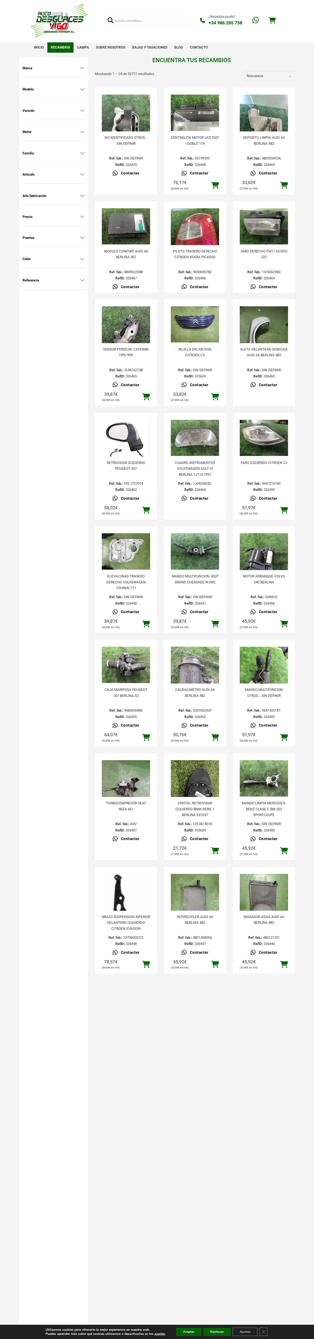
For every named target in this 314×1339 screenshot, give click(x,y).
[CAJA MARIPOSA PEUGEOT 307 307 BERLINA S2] (126, 665)
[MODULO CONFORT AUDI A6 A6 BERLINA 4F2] (126, 226)
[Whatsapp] (255, 20)
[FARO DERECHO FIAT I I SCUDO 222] (264, 226)
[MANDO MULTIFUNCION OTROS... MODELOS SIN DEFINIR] (264, 679)
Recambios (60, 47)
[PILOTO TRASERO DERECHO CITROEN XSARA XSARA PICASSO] (195, 240)
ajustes (159, 1334)
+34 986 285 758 (225, 23)
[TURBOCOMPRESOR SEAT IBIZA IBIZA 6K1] (126, 792)
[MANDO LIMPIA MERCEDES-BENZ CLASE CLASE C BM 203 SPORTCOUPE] (264, 778)
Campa (83, 47)
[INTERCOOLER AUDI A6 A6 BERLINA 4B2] (195, 906)
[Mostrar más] (82, 68)
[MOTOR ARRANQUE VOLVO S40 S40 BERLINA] (264, 565)
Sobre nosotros (110, 47)
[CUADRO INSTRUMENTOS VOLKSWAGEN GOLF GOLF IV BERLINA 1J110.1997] (195, 438)
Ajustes (245, 1332)
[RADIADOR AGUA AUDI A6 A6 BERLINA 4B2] (264, 906)
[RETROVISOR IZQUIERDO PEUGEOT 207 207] (126, 442)
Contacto (199, 47)
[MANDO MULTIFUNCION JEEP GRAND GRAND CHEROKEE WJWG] (195, 551)
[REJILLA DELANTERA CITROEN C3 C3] (195, 324)
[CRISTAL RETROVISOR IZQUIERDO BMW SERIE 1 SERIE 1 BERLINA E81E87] (195, 792)
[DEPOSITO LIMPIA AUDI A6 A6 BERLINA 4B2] (264, 127)
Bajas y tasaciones (149, 47)
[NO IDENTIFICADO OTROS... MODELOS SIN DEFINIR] (126, 127)
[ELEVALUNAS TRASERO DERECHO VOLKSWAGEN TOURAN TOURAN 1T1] (126, 551)
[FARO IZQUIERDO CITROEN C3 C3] (264, 438)
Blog (178, 47)
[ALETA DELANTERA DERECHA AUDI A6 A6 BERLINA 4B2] (264, 338)
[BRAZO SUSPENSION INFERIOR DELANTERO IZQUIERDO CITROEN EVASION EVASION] (126, 907)
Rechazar (217, 1332)
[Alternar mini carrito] (272, 20)
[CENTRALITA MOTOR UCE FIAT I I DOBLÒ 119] (195, 113)
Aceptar (188, 1332)
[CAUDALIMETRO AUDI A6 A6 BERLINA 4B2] (195, 679)
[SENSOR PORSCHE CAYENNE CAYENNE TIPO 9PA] (126, 338)
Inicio (39, 47)
